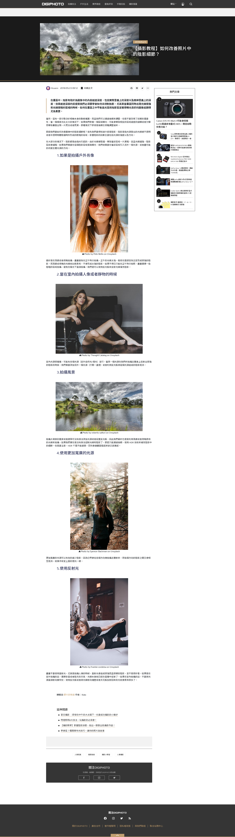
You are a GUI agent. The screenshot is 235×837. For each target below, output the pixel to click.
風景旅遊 (91, 755)
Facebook (131, 88)
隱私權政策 (125, 826)
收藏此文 (88, 88)
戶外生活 (84, 4)
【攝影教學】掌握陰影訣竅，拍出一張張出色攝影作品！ (88, 725)
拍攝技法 (72, 4)
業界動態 (96, 4)
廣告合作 (96, 826)
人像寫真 (78, 755)
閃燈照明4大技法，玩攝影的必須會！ (79, 720)
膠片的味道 (69, 694)
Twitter (142, 88)
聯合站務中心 (156, 826)
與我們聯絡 (140, 826)
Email (148, 88)
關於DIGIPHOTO (79, 826)
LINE (137, 88)
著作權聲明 (110, 826)
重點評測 (109, 4)
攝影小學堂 (106, 755)
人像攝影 (120, 755)
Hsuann (54, 88)
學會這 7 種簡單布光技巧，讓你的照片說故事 (82, 730)
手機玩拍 (121, 4)
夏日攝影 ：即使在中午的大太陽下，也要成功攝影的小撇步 (89, 715)
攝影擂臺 (133, 4)
